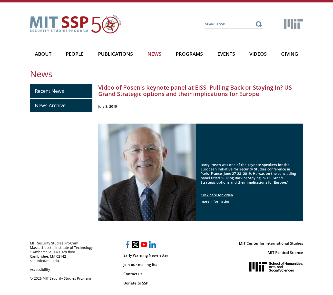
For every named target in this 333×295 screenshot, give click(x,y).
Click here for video (217, 195)
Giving (289, 54)
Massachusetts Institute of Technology (61, 247)
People (75, 54)
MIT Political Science (285, 252)
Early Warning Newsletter (145, 255)
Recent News (49, 91)
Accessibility (40, 269)
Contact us (132, 273)
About (43, 54)
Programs (189, 54)
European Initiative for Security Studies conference (243, 169)
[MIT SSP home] (75, 24)
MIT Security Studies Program (54, 243)
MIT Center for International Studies (271, 243)
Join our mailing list (140, 264)
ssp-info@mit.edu (44, 260)
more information (215, 201)
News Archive (50, 105)
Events (226, 54)
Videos (258, 54)
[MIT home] (293, 24)
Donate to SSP (135, 283)
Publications (115, 54)
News (154, 54)
